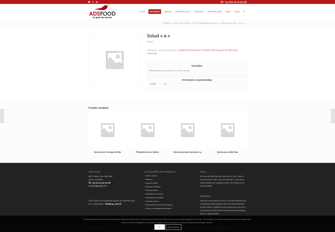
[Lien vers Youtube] (89, 2)
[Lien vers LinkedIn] (97, 2)
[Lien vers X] (93, 2)
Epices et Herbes (152, 183)
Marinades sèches (152, 201)
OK (159, 227)
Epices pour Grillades (153, 187)
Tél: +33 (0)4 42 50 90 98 (233, 2)
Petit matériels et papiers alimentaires (159, 205)
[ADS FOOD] (102, 11)
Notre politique (173, 227)
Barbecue (149, 179)
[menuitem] (142, 11)
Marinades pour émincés (154, 194)
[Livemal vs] (2, 116)
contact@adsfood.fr (97, 186)
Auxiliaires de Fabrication (190, 50)
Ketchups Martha (152, 190)
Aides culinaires (151, 176)
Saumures (152, 53)
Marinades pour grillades (154, 198)
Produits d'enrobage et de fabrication (220, 50)
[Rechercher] (244, 11)
